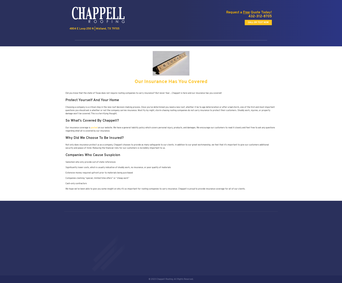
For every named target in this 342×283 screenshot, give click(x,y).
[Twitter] (231, 261)
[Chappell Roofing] (122, 14)
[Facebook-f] (226, 261)
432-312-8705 (260, 16)
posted (94, 127)
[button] (258, 22)
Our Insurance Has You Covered (171, 82)
